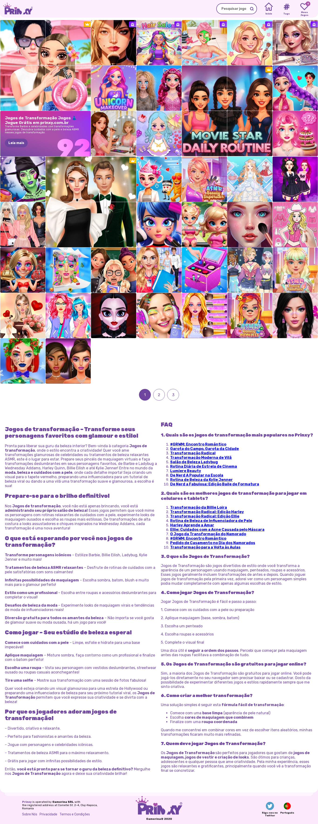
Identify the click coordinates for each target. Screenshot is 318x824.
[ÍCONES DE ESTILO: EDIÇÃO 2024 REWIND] (68, 270)
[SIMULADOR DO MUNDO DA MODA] (249, 270)
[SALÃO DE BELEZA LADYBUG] (159, 224)
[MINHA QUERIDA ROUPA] (249, 179)
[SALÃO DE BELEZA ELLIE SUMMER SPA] (204, 42)
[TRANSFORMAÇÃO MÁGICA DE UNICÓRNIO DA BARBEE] (113, 88)
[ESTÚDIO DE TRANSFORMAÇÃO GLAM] (113, 42)
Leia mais (16, 143)
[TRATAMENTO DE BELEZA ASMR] (295, 270)
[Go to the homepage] (16, 8)
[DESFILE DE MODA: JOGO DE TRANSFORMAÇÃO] (22, 224)
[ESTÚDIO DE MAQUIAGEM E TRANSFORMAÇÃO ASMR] (249, 224)
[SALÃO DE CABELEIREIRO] (159, 42)
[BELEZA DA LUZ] (113, 133)
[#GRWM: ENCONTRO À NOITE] (22, 315)
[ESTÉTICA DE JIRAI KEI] (295, 179)
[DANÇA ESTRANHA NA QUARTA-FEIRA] (113, 315)
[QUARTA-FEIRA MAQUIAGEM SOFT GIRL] (295, 315)
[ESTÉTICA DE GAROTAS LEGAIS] (159, 315)
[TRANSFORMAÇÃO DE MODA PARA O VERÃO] (249, 42)
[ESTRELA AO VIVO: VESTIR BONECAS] (159, 133)
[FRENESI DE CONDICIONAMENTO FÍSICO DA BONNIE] (204, 224)
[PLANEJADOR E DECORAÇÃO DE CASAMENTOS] (159, 270)
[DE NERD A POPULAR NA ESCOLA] (113, 270)
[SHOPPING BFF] (68, 315)
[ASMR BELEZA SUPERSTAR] (204, 179)
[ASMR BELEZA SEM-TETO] (249, 315)
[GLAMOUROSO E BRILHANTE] (68, 361)
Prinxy (27, 801)
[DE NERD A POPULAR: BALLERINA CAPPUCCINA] (159, 179)
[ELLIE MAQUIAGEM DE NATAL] (22, 361)
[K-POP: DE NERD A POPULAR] (295, 88)
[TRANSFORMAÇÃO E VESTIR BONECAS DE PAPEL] (295, 224)
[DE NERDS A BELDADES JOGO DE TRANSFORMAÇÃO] (22, 270)
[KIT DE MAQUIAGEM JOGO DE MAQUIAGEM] (204, 270)
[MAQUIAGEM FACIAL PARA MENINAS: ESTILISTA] (295, 42)
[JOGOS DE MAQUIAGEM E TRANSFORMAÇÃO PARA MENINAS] (204, 315)
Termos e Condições (75, 814)
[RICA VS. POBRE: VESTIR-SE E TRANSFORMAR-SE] (159, 88)
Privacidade (48, 814)
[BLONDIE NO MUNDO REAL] (295, 133)
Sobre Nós (29, 814)
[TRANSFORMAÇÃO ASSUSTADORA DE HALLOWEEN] (22, 179)
